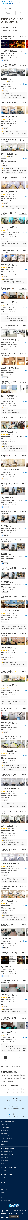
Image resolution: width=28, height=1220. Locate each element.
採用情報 (3, 1195)
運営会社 (3, 1192)
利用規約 (3, 1144)
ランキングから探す (5, 1136)
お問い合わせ (4, 1189)
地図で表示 (15, 1216)
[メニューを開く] (25, 2)
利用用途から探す (5, 1130)
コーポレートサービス (6, 1138)
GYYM (2, 1177)
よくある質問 (4, 1141)
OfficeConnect (4, 1170)
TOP (2, 1066)
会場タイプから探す (5, 1127)
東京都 (6, 1066)
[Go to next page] (5, 1060)
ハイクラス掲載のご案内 (6, 1154)
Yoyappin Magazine (5, 1185)
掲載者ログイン (4, 1157)
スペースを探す (4, 1124)
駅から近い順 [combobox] (12, 30)
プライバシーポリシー (6, 1197)
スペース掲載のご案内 (6, 1151)
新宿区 (11, 1066)
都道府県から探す (5, 1133)
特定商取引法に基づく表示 (6, 1200)
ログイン (20, 3)
